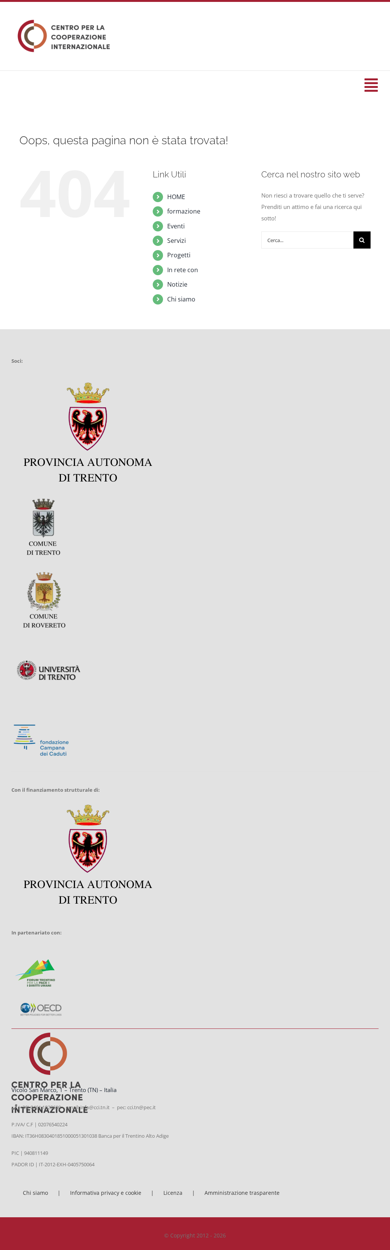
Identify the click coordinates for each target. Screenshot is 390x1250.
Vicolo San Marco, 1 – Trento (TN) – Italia (64, 1090)
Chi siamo (181, 299)
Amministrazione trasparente (242, 1192)
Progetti (178, 255)
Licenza (172, 1192)
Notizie (177, 284)
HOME (176, 197)
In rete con (182, 270)
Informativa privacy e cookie (105, 1192)
